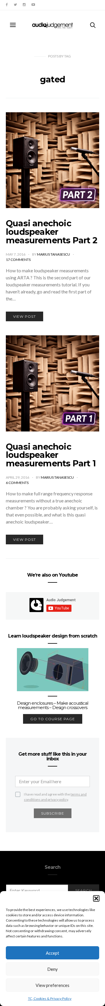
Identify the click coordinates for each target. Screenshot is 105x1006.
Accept (52, 953)
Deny (52, 969)
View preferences (52, 985)
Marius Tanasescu (54, 254)
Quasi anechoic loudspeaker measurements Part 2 (51, 231)
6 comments (17, 482)
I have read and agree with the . (55, 794)
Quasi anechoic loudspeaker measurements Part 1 (51, 455)
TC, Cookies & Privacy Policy (49, 998)
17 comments (18, 259)
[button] (96, 898)
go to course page (52, 719)
